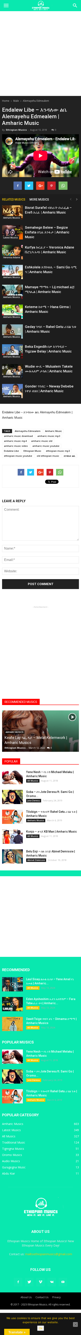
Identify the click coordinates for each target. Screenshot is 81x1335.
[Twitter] (29, 1282)
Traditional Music (13, 1142)
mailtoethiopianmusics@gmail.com (48, 1254)
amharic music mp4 (15, 440)
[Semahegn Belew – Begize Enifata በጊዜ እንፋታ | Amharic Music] (12, 232)
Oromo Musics (12, 1155)
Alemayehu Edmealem (36, 101)
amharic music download (18, 435)
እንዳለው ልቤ (69, 455)
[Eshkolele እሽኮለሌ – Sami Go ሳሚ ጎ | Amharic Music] (12, 272)
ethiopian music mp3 (58, 450)
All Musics (32, 780)
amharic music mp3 (48, 435)
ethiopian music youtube (18, 455)
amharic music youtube (45, 445)
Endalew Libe (11, 450)
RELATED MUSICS (13, 199)
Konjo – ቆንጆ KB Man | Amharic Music (51, 831)
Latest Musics (10, 237)
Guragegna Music (14, 1167)
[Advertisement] (40, 53)
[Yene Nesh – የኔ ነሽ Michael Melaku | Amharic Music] (12, 777)
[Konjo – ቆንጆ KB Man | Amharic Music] (12, 836)
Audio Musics (11, 1161)
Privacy (56, 1297)
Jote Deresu (33, 800)
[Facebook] (18, 1282)
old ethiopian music (48, 455)
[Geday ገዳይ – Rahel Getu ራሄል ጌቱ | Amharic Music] (12, 331)
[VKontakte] (52, 1282)
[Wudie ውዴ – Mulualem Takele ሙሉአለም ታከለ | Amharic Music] (12, 371)
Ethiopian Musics (16, 129)
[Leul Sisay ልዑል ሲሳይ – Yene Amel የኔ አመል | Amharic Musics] (12, 984)
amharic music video (16, 445)
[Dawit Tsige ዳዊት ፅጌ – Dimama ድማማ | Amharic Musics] (12, 1024)
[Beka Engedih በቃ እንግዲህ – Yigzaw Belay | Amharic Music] (12, 351)
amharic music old (41, 440)
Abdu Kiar (8, 1173)
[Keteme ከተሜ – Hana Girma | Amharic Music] (12, 312)
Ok (40, 1328)
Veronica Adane (11, 257)
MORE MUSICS (39, 199)
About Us (26, 1297)
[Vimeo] (40, 1282)
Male (16, 101)
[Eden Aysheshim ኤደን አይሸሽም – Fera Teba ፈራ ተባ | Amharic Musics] (12, 1004)
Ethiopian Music (32, 450)
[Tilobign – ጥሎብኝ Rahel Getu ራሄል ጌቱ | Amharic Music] (12, 817)
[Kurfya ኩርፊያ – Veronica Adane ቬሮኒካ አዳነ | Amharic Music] (12, 252)
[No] (75, 1324)
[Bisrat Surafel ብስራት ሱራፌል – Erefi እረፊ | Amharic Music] (12, 212)
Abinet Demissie (36, 860)
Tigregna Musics (13, 1149)
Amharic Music (53, 431)
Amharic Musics (11, 217)
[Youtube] (63, 1282)
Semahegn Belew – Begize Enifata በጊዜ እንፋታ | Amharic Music (47, 232)
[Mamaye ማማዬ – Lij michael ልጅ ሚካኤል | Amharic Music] (12, 292)
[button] (75, 5)
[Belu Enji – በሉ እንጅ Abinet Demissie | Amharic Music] (12, 856)
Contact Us (42, 1297)
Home (5, 101)
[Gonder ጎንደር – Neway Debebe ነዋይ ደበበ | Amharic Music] (12, 391)
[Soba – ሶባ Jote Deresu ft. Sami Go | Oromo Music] (12, 797)
